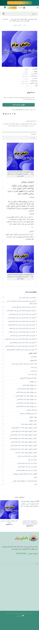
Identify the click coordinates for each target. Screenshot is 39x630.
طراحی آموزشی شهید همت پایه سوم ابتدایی (24, 445)
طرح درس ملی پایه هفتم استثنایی (26, 470)
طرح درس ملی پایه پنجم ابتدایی (27, 463)
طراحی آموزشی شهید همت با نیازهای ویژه (24, 427)
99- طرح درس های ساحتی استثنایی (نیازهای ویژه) (22, 349)
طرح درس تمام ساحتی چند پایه (27, 456)
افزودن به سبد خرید (18, 105)
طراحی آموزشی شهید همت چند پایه (26, 452)
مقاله (35, 477)
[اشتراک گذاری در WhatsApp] (14, 114)
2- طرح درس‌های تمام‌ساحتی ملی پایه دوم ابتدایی (22, 310)
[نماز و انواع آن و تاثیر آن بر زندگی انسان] (9, 509)
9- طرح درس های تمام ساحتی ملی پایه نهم (24, 335)
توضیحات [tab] (33, 134)
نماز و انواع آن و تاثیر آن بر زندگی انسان (9, 521)
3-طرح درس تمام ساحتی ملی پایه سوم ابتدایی (23, 314)
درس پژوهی (33, 381)
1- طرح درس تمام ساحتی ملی (28, 297)
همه (35, 484)
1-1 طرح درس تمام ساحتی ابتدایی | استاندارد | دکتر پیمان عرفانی (22, 302)
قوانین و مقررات (18, 613)
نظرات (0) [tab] (33, 138)
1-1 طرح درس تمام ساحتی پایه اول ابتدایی (24, 307)
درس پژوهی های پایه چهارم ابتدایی (26, 396)
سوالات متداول (9, 613)
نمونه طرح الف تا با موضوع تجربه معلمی (25, 481)
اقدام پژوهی (33, 360)
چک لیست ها (32, 374)
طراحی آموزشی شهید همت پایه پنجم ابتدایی (23, 435)
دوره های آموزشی (31, 410)
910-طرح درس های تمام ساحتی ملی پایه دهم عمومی (21, 339)
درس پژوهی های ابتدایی (29, 385)
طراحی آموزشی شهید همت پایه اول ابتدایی (24, 431)
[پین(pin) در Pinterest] (5, 114)
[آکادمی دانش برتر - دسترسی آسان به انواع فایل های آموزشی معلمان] (22, 8)
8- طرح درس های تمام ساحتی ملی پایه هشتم (23, 332)
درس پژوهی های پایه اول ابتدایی (27, 388)
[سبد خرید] (4, 7)
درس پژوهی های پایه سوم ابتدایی (27, 403)
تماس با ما (30, 613)
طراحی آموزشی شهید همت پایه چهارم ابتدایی (23, 438)
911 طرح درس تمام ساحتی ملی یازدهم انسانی (23, 342)
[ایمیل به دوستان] (8, 114)
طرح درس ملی (32, 459)
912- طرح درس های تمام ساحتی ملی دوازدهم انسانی (21, 346)
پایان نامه (34, 367)
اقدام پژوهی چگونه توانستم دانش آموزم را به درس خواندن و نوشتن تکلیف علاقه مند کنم (30, 522)
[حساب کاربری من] (12, 7)
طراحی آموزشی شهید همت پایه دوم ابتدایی (24, 442)
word (30, 124)
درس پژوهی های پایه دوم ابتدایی (27, 399)
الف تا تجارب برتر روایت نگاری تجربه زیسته (24, 364)
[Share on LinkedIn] (3, 114)
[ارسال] (3, 14)
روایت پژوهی (33, 417)
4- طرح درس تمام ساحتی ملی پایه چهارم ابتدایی (22, 318)
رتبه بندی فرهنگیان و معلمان (28, 413)
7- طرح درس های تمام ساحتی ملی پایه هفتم (23, 328)
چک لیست (33, 371)
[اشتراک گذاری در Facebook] (12, 114)
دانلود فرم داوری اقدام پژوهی (28, 378)
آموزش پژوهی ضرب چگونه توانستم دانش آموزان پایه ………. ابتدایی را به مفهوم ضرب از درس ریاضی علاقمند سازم (19, 125)
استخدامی (34, 357)
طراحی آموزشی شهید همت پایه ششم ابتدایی (23, 449)
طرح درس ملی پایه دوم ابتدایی (27, 466)
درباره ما (25, 613)
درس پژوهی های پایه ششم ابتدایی (26, 406)
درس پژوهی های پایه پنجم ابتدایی (26, 392)
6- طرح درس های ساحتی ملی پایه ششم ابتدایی (22, 325)
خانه (24, 25)
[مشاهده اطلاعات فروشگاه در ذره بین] (19, 616)
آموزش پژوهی (17, 25)
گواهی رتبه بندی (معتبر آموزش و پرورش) (25, 474)
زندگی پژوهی (33, 420)
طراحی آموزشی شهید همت (29, 424)
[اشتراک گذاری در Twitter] (10, 114)
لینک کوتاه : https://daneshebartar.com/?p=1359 (23, 110)
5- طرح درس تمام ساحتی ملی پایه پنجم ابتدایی (22, 321)
